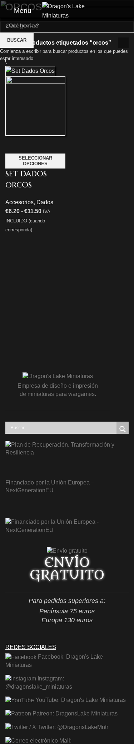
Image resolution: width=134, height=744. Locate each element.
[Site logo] (67, 10)
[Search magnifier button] (122, 429)
